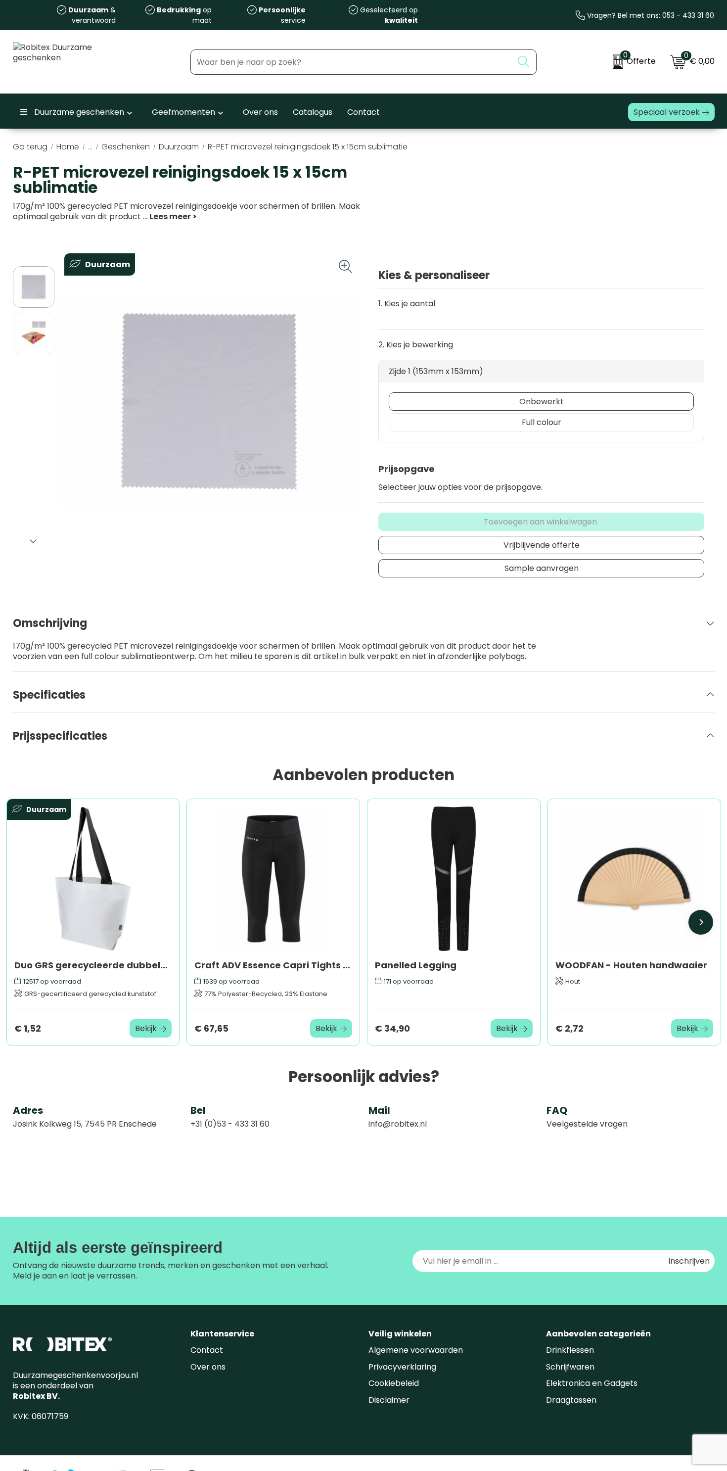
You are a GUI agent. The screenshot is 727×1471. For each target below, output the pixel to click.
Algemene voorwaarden (415, 1350)
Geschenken (125, 147)
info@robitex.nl (397, 1124)
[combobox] (352, 62)
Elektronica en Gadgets (591, 1383)
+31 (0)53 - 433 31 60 (230, 1124)
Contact (206, 1350)
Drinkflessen (570, 1350)
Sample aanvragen (541, 568)
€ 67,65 (211, 1028)
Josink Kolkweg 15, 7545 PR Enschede (85, 1124)
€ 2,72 (569, 1028)
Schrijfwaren (570, 1367)
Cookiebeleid (393, 1383)
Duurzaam (179, 147)
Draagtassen (571, 1400)
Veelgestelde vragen (587, 1124)
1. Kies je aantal (406, 303)
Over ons (208, 1367)
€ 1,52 (27, 1028)
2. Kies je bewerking (415, 344)
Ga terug (30, 146)
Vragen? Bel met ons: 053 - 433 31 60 (649, 15)
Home (67, 147)
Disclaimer (388, 1400)
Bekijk (146, 1028)
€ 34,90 (392, 1028)
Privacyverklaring (402, 1367)
